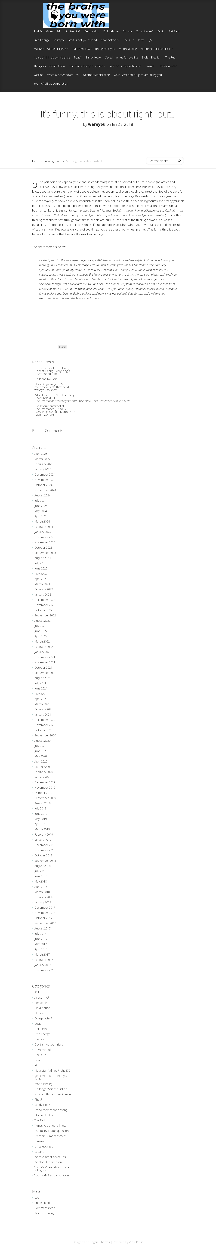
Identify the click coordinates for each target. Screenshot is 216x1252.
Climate (127, 31)
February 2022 (43, 647)
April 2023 (40, 579)
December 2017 (44, 907)
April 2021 (40, 699)
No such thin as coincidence (52, 57)
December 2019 (44, 782)
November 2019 (44, 787)
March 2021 (42, 704)
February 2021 (43, 709)
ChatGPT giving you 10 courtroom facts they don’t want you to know (51, 387)
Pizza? (78, 57)
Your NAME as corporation (51, 83)
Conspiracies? (145, 31)
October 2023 (43, 547)
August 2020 (42, 740)
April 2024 (40, 516)
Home (36, 161)
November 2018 (44, 850)
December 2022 (44, 600)
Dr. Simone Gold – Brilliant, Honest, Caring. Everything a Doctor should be (52, 371)
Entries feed (42, 1203)
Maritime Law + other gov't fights (94, 49)
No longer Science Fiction (157, 49)
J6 (150, 40)
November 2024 (44, 480)
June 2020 (40, 751)
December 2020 (44, 720)
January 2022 (42, 652)
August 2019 (42, 803)
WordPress (136, 1242)
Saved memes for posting (121, 57)
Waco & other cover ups (63, 75)
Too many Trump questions (87, 66)
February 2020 (43, 772)
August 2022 (42, 620)
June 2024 (40, 506)
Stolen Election (151, 57)
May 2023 (40, 573)
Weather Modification (96, 75)
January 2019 (42, 840)
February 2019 (43, 834)
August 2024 (42, 495)
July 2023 (40, 563)
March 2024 (42, 521)
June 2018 (40, 876)
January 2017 (42, 965)
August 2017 (42, 928)
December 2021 (44, 657)
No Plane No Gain (45, 379)
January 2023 (42, 594)
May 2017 (40, 944)
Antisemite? (73, 31)
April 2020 (40, 761)
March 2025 (42, 459)
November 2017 (44, 913)
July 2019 (40, 808)
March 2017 (42, 954)
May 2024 (40, 511)
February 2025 (43, 464)
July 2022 (40, 626)
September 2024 (45, 490)
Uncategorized (167, 66)
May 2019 (40, 819)
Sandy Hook (93, 57)
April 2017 (40, 949)
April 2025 (40, 453)
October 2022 (43, 610)
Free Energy (41, 40)
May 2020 (40, 756)
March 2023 (42, 584)
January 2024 (42, 532)
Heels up (128, 40)
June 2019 (40, 813)
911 (59, 31)
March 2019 (42, 829)
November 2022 (44, 605)
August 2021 (42, 678)
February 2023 (43, 589)
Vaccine (38, 75)
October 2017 (43, 918)
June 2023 (40, 568)
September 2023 (45, 553)
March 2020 (42, 767)
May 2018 (40, 881)
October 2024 (43, 485)
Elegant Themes (99, 1242)
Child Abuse (111, 31)
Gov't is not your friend (82, 40)
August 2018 (42, 866)
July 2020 (40, 746)
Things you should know (49, 66)
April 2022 (40, 636)
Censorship (91, 31)
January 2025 (42, 469)
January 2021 (42, 714)
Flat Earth (174, 31)
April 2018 (40, 887)
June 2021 (40, 688)
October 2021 (43, 667)
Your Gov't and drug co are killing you (138, 75)
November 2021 (44, 662)
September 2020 (45, 735)
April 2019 (40, 824)
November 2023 (44, 542)
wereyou (97, 124)
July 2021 (40, 683)
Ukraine (149, 66)
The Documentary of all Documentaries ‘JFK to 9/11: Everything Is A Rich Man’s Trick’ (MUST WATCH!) (54, 410)
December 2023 (44, 537)
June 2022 (40, 631)
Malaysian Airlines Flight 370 (51, 49)
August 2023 (42, 558)
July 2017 (40, 933)
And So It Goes (43, 31)
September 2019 (45, 798)
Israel (141, 40)
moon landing (128, 49)
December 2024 (44, 474)
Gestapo (58, 40)
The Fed (170, 57)
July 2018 (40, 871)
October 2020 (43, 730)
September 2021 (45, 673)
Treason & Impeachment (125, 66)
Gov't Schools (110, 40)
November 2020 (44, 725)
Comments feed (44, 1208)
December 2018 (44, 845)
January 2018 (42, 902)
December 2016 (44, 970)
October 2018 (43, 855)
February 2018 (43, 897)
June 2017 (40, 939)
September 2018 (45, 860)
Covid (160, 31)
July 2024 (40, 500)
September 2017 (45, 923)
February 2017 (43, 960)
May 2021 (40, 693)
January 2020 (42, 777)
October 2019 (43, 793)
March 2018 (42, 892)
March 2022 (42, 641)
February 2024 (43, 527)
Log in (38, 1197)
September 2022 (45, 615)
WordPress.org (44, 1213)
